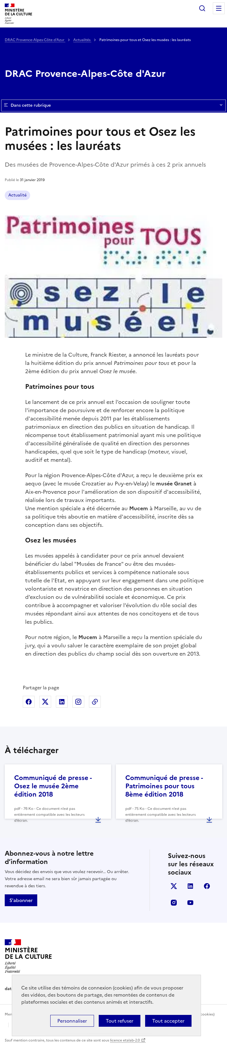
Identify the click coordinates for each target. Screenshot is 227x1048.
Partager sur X (45, 702)
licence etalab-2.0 (125, 1040)
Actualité (17, 195)
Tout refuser (119, 1020)
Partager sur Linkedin (62, 702)
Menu (219, 8)
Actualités (82, 40)
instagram (174, 903)
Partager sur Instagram (78, 702)
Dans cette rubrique (31, 105)
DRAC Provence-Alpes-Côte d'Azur (35, 40)
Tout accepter (168, 1020)
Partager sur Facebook (29, 702)
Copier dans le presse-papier (95, 702)
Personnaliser (72, 1020)
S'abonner (21, 900)
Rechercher (202, 8)
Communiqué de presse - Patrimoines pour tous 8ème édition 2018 (164, 786)
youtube (190, 903)
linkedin (190, 886)
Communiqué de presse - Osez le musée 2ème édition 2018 (53, 786)
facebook (207, 886)
